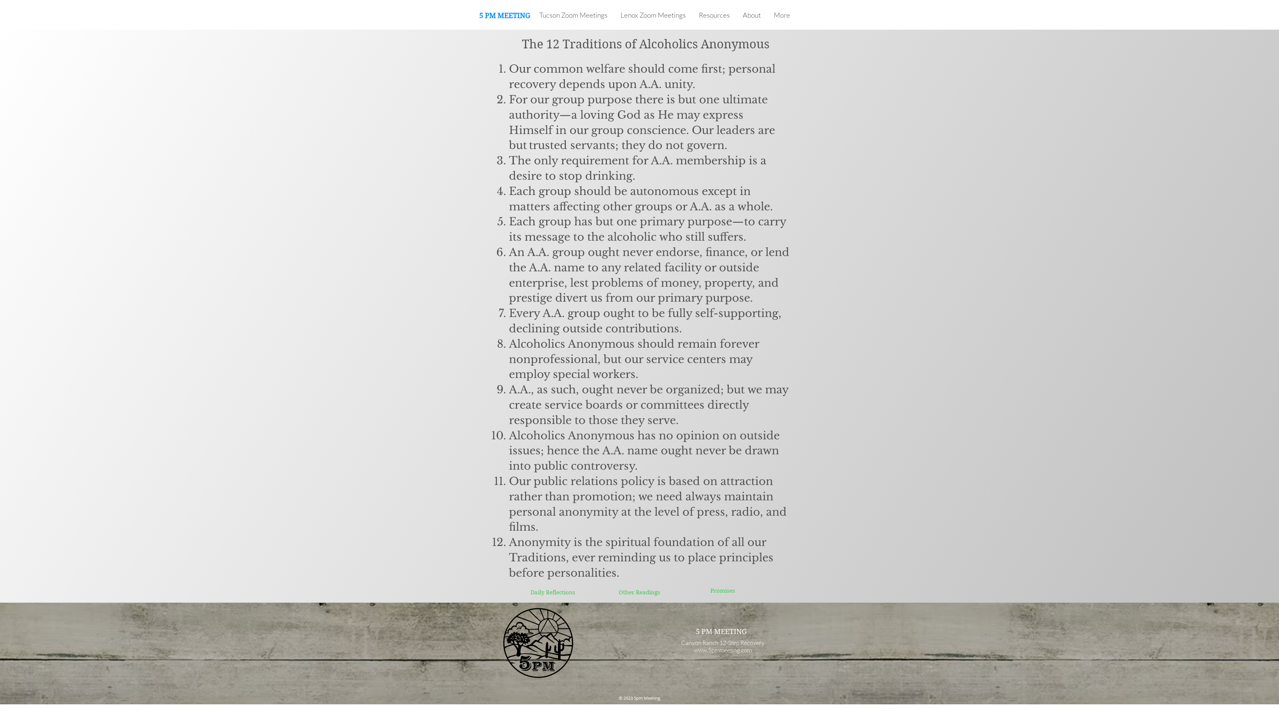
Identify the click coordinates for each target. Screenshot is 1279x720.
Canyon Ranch (699, 642)
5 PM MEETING (504, 16)
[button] (716, 15)
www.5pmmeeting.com (723, 650)
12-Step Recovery (741, 642)
